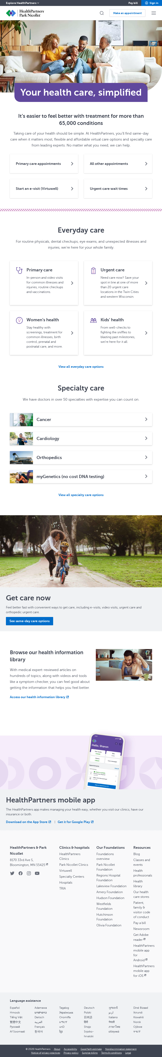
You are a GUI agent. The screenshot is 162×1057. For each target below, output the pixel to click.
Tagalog (64, 1007)
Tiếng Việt (16, 1017)
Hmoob (15, 1012)
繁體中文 (15, 1022)
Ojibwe (137, 1026)
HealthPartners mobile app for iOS (143, 971)
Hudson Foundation (110, 898)
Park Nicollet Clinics (73, 865)
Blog (136, 854)
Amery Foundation (109, 892)
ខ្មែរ (61, 1031)
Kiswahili (138, 1017)
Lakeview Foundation (111, 886)
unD (61, 1026)
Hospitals (65, 882)
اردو (111, 1012)
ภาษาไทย (114, 1026)
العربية (38, 1022)
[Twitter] (12, 874)
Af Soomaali (17, 1031)
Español (15, 1007)
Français (40, 1026)
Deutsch (89, 1007)
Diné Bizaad (140, 1007)
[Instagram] (28, 874)
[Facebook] (20, 874)
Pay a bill (139, 923)
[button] (151, 3)
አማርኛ (63, 1022)
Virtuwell (65, 871)
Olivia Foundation (108, 925)
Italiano (113, 1017)
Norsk (137, 1022)
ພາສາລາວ (41, 1012)
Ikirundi (137, 1012)
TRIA (62, 888)
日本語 (88, 1017)
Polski (87, 1012)
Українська (66, 1012)
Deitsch (39, 1017)
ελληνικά (114, 1031)
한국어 (39, 1031)
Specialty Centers (71, 876)
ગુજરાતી (113, 1007)
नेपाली (112, 1022)
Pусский (15, 1026)
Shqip (87, 1026)
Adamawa (41, 1007)
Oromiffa (65, 1017)
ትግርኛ (136, 1031)
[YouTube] (37, 874)
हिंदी (86, 1022)
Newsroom (141, 929)
